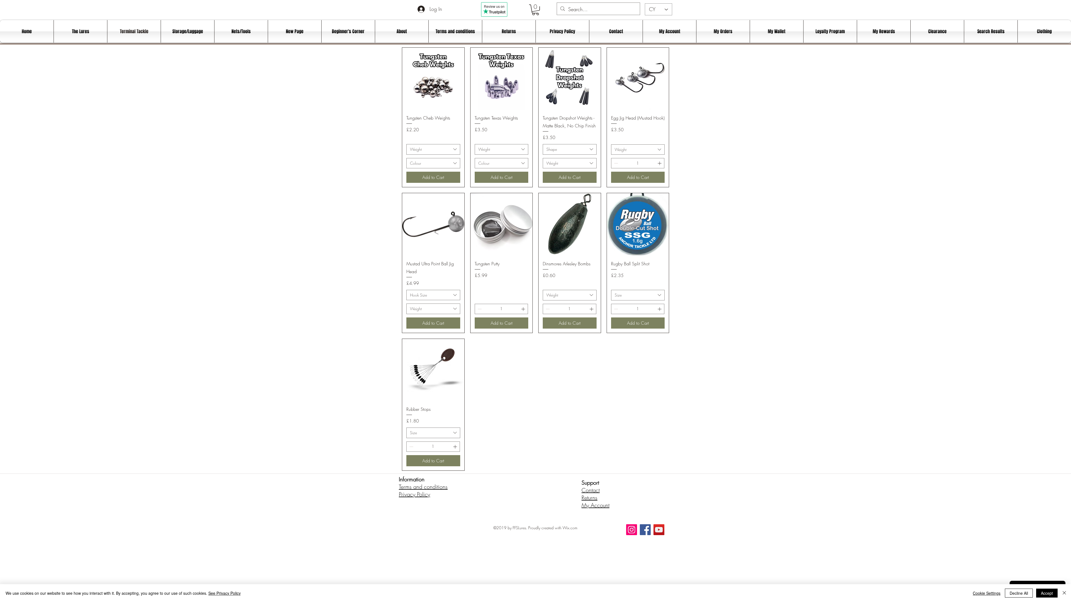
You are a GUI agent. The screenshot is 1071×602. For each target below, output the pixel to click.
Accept (1047, 593)
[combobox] (433, 149)
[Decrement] (615, 163)
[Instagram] (631, 529)
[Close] (1064, 593)
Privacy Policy (414, 494)
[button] (535, 9)
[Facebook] (645, 529)
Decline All (1019, 593)
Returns (589, 497)
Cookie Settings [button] (986, 593)
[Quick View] (433, 79)
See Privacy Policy (224, 593)
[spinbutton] (638, 163)
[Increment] (660, 163)
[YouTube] (658, 529)
